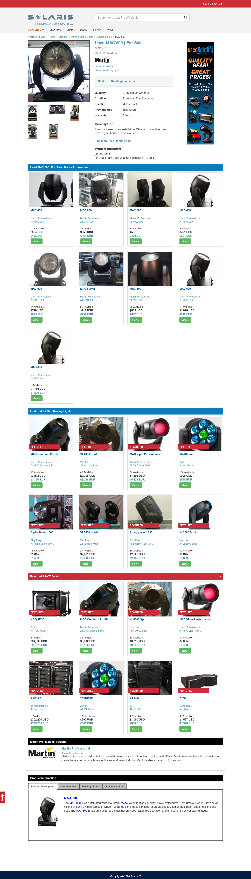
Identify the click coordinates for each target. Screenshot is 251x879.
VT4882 (135, 698)
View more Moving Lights (107, 70)
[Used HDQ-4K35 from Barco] (51, 604)
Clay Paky (36, 540)
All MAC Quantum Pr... (43, 465)
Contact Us (216, 3)
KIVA (182, 698)
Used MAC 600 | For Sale (119, 42)
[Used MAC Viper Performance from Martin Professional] (150, 439)
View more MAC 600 (105, 66)
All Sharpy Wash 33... (141, 543)
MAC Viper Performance (145, 454)
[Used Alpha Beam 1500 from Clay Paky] (51, 517)
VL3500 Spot (187, 532)
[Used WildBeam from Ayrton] (200, 439)
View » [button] (36, 241)
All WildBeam (186, 465)
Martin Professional (106, 53)
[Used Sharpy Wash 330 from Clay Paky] (150, 517)
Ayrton (182, 462)
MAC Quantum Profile (45, 454)
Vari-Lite (84, 462)
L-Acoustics (185, 705)
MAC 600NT (87, 288)
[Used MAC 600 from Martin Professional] (58, 100)
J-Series (36, 698)
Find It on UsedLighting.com (116, 81)
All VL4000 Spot (88, 465)
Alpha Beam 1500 (42, 532)
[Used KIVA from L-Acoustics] (200, 683)
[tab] (42, 786)
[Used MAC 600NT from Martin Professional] (101, 274)
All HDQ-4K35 (38, 630)
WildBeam (186, 454)
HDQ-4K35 (37, 619)
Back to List (38, 36)
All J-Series (37, 709)
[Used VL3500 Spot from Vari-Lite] (200, 517)
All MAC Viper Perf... (141, 465)
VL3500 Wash (89, 532)
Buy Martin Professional (72, 752)
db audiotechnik (39, 705)
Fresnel (123, 803)
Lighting (63, 36)
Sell (205, 3)
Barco (34, 627)
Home (52, 36)
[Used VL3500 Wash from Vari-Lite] (101, 517)
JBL (132, 705)
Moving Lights (104, 36)
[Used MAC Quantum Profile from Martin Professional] (51, 439)
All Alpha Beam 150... (42, 543)
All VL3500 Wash (89, 543)
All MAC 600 (37, 221)
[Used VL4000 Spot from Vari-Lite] (101, 439)
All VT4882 (136, 709)
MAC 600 (36, 210)
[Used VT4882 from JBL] (150, 683)
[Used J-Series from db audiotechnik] (51, 683)
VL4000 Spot (88, 454)
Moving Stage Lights (82, 36)
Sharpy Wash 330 (141, 532)
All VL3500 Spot (188, 543)
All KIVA (183, 709)
